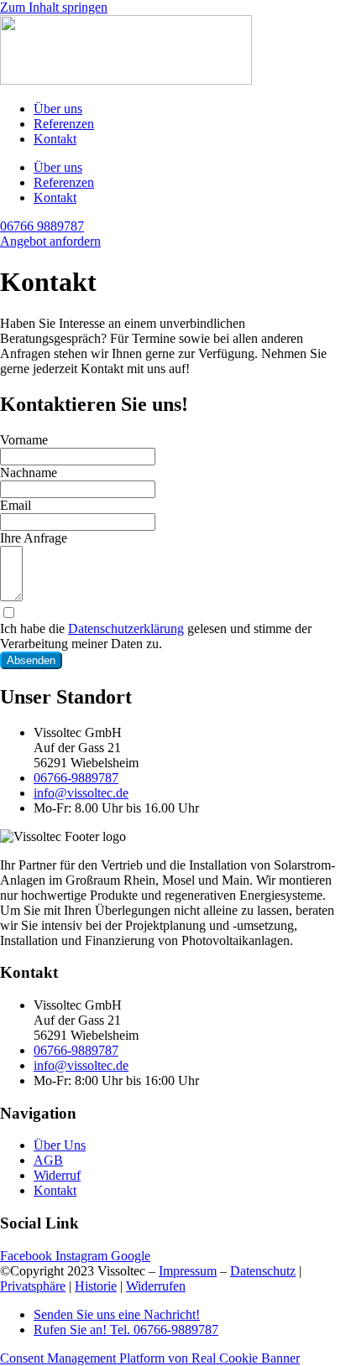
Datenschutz (263, 1271)
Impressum (188, 1271)
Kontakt (55, 139)
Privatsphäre (33, 1286)
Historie (96, 1286)
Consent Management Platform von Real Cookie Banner (150, 1358)
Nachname (28, 472)
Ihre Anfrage (33, 538)
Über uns (58, 108)
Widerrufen (156, 1286)
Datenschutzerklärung (126, 628)
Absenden (31, 660)
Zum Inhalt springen (53, 7)
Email (15, 505)
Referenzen (64, 124)
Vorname (24, 440)
